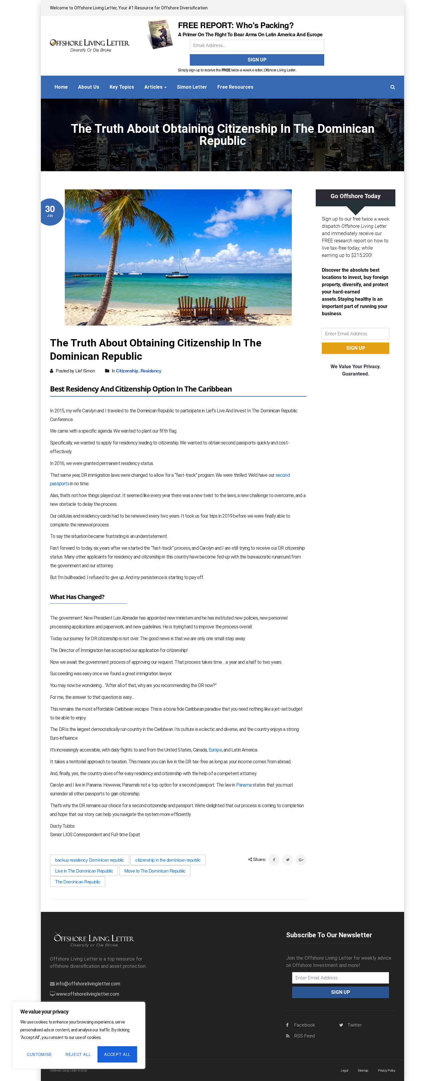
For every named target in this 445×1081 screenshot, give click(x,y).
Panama (244, 785)
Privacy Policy (386, 1070)
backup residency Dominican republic (89, 860)
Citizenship (127, 370)
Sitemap (363, 1070)
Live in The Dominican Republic (84, 870)
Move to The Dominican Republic (155, 870)
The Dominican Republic (77, 881)
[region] (78, 1035)
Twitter (355, 1025)
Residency (150, 370)
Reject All (78, 1054)
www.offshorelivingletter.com (87, 994)
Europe (215, 750)
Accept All (117, 1054)
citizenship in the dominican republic (168, 860)
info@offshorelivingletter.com (88, 984)
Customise (39, 1054)
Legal (344, 1070)
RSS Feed (304, 1036)
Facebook (304, 1025)
